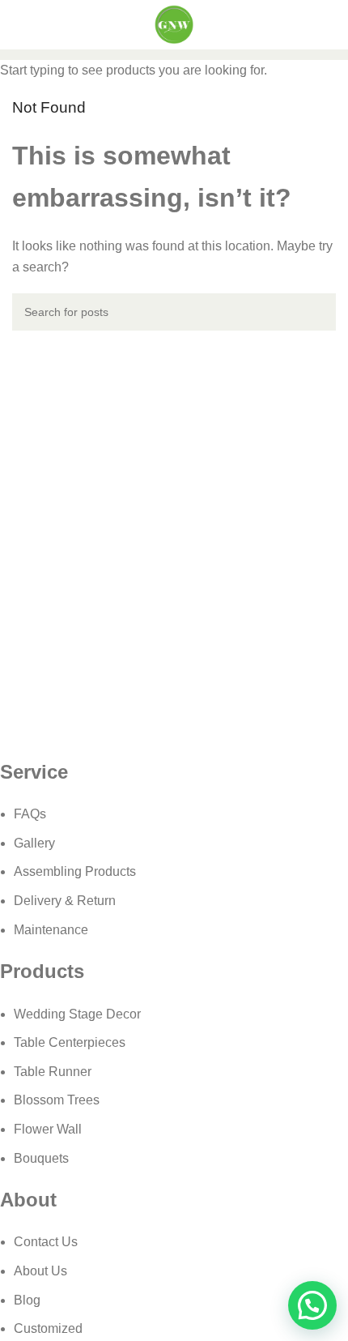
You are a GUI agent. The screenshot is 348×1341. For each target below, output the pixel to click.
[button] (312, 1305)
